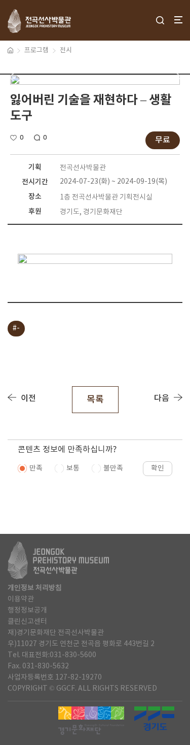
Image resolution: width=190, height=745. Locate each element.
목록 (95, 399)
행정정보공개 (27, 610)
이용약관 (21, 599)
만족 (36, 468)
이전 (28, 398)
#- (16, 328)
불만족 (113, 468)
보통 (73, 468)
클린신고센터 (27, 622)
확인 (157, 468)
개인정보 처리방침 (35, 588)
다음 (161, 398)
